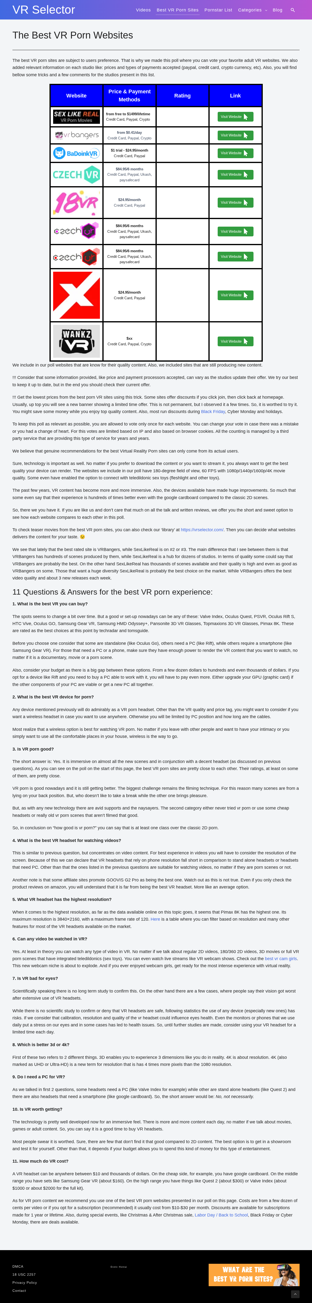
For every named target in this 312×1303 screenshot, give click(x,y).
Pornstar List (218, 10)
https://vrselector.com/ (202, 529)
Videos (143, 10)
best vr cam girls (281, 958)
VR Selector (43, 10)
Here (155, 919)
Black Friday (213, 411)
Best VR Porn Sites (178, 10)
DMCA (17, 1266)
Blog (278, 10)
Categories (250, 10)
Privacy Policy (24, 1282)
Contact (19, 1291)
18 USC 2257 (24, 1274)
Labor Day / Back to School (221, 1215)
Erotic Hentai (119, 1267)
